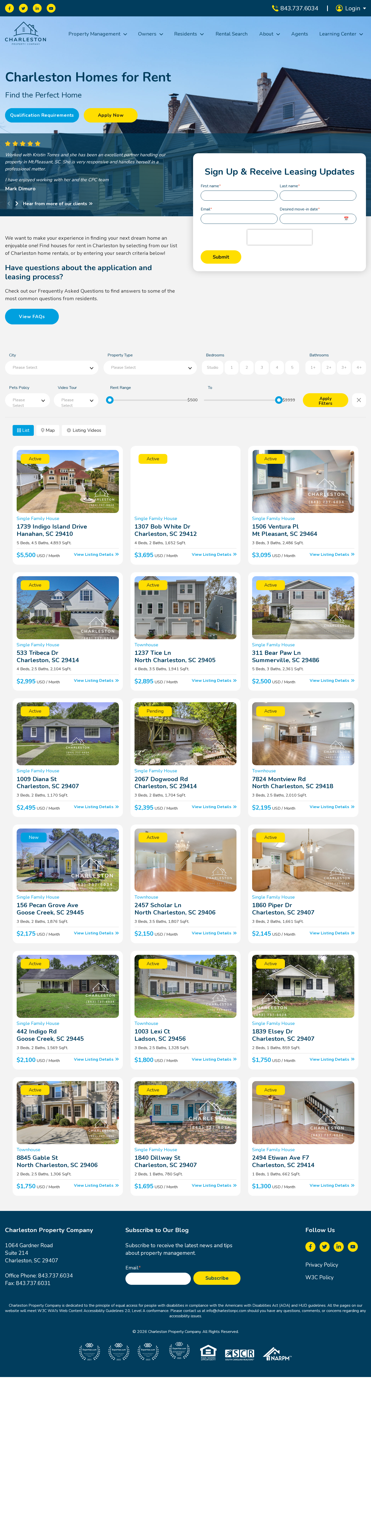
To (210, 387)
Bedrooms (215, 355)
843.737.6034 (55, 1275)
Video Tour (67, 387)
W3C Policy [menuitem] (319, 1277)
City (12, 355)
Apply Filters (325, 401)
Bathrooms (319, 355)
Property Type (120, 355)
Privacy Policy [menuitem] (321, 1264)
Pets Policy (19, 387)
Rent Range (120, 387)
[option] (100, 166)
